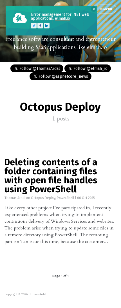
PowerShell (65, 198)
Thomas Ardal (15, 198)
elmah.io (97, 47)
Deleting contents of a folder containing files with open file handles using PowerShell (50, 176)
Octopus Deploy (43, 198)
